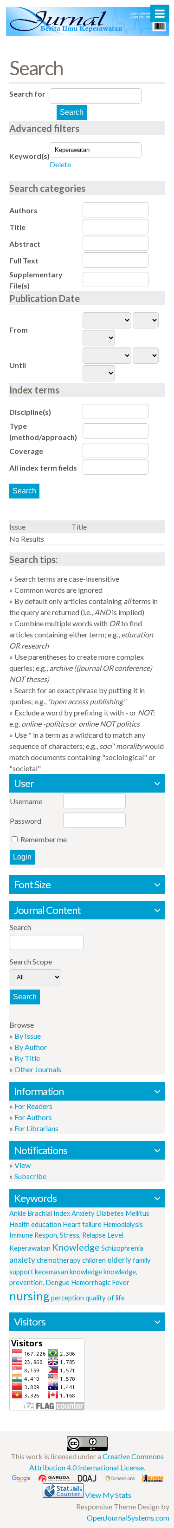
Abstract (24, 243)
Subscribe (30, 1176)
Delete (60, 164)
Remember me (43, 839)
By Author (30, 1047)
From (18, 329)
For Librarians (36, 1128)
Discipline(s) (30, 411)
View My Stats (108, 1494)
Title (17, 227)
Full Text (24, 260)
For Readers (33, 1106)
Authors (23, 210)
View (22, 1165)
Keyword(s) (29, 155)
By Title (27, 1058)
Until (17, 365)
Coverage (26, 450)
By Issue (27, 1035)
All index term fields (43, 467)
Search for (27, 93)
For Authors (33, 1117)
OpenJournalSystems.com (128, 1517)
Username (26, 801)
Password (25, 820)
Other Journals (37, 1069)
